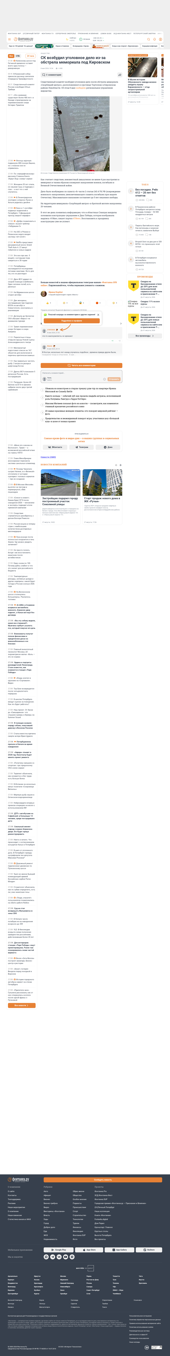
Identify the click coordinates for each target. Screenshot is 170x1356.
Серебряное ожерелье (66, 33)
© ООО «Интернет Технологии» (70, 1347)
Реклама (11, 1203)
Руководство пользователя (139, 1338)
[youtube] (65, 1256)
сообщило (81, 88)
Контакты (12, 1195)
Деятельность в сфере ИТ (138, 1335)
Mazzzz (49, 346)
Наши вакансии (15, 1215)
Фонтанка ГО (48, 33)
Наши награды (134, 1342)
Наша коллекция (102, 1211)
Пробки (85, 39)
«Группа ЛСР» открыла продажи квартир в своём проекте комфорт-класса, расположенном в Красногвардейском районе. (102, 508)
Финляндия (78, 1231)
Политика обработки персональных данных (145, 1320)
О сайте (11, 1191)
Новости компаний (54, 464)
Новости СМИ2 (48, 457)
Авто (46, 1191)
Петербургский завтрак (144, 33)
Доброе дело (49, 1227)
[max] (46, 1256)
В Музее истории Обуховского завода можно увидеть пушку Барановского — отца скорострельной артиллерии (142, 85)
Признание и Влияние (88, 33)
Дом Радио (99, 1223)
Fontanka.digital (101, 1219)
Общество (77, 1195)
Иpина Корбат (56, 292)
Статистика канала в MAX (19, 1219)
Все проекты (100, 1239)
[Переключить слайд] (162, 67)
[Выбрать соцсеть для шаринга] (119, 74)
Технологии (78, 1219)
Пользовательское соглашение (140, 1316)
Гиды (46, 1219)
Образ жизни (78, 1191)
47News (77, 218)
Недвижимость (50, 1239)
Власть (47, 1215)
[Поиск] (149, 39)
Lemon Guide (106, 33)
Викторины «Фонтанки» (54, 1211)
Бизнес (47, 1199)
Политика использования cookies (141, 1327)
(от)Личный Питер (31, 33)
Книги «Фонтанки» (103, 1215)
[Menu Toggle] (9, 39)
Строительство (79, 1215)
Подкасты (77, 1203)
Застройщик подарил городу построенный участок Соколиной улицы (60, 501)
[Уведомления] (155, 39)
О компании (13, 1211)
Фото (75, 1239)
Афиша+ (47, 1195)
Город (46, 1223)
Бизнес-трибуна (50, 1203)
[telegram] (52, 1256)
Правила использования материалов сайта (145, 1323)
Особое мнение (79, 1199)
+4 (112, 341)
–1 (119, 359)
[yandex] (72, 1256)
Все (11, 56)
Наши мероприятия (16, 1207)
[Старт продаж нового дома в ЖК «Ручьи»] (102, 482)
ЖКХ (46, 1235)
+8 (112, 359)
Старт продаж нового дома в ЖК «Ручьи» (102, 500)
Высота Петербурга (103, 1235)
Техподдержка (14, 1199)
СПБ (18, 56)
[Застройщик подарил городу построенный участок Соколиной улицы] (60, 482)
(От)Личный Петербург (104, 1207)
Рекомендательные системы (139, 1331)
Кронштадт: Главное (104, 1227)
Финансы (77, 1227)
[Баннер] (44, 46)
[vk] (59, 1256)
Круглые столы (101, 1231)
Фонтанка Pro (101, 1191)
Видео (46, 1207)
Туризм (76, 1223)
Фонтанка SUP (14, 33)
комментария (53, 75)
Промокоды (145, 276)
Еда (45, 1231)
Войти (49, 380)
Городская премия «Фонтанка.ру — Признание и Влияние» (120, 1203)
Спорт (75, 1211)
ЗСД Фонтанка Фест (122, 33)
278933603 (51, 330)
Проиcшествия (79, 1207)
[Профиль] (161, 39)
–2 (119, 341)
